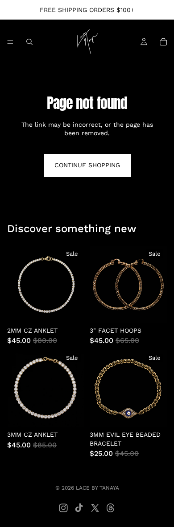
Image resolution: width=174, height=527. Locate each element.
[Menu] (10, 42)
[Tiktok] (79, 508)
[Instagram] (63, 508)
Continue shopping (87, 165)
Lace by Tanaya (97, 488)
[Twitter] (95, 508)
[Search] (29, 42)
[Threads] (110, 508)
